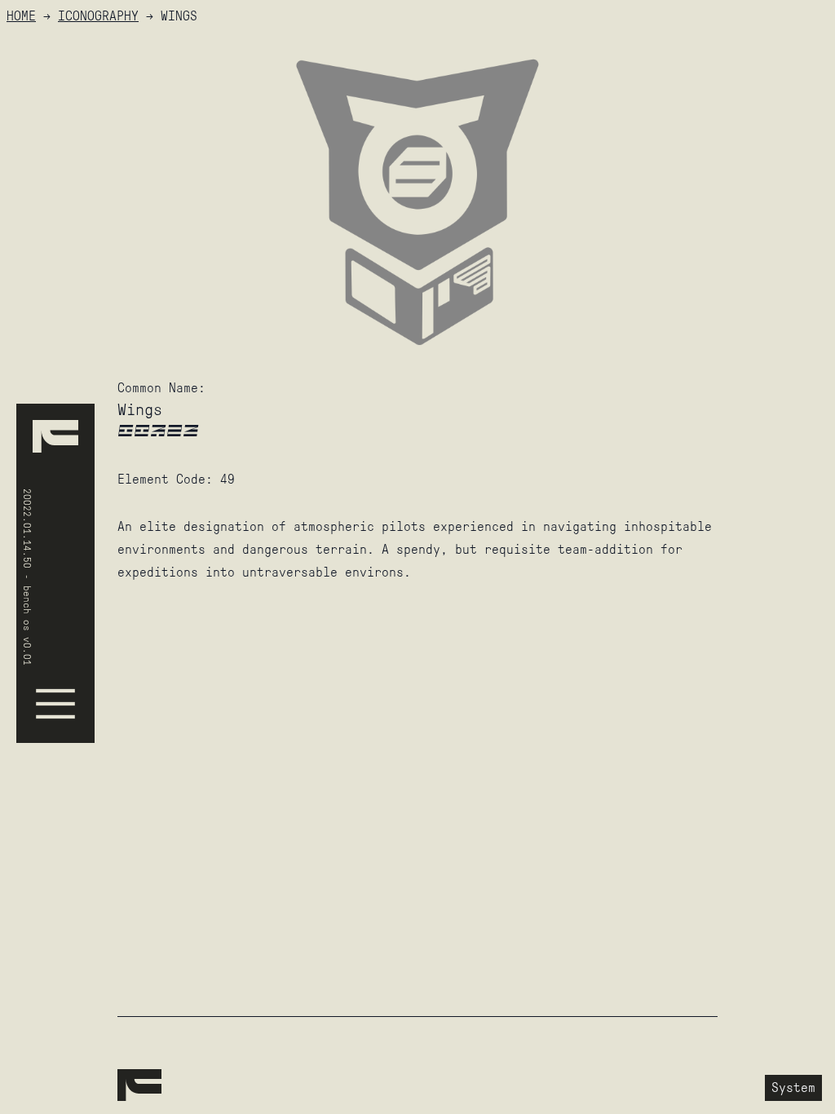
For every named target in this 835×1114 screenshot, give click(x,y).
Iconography (98, 16)
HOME (21, 16)
